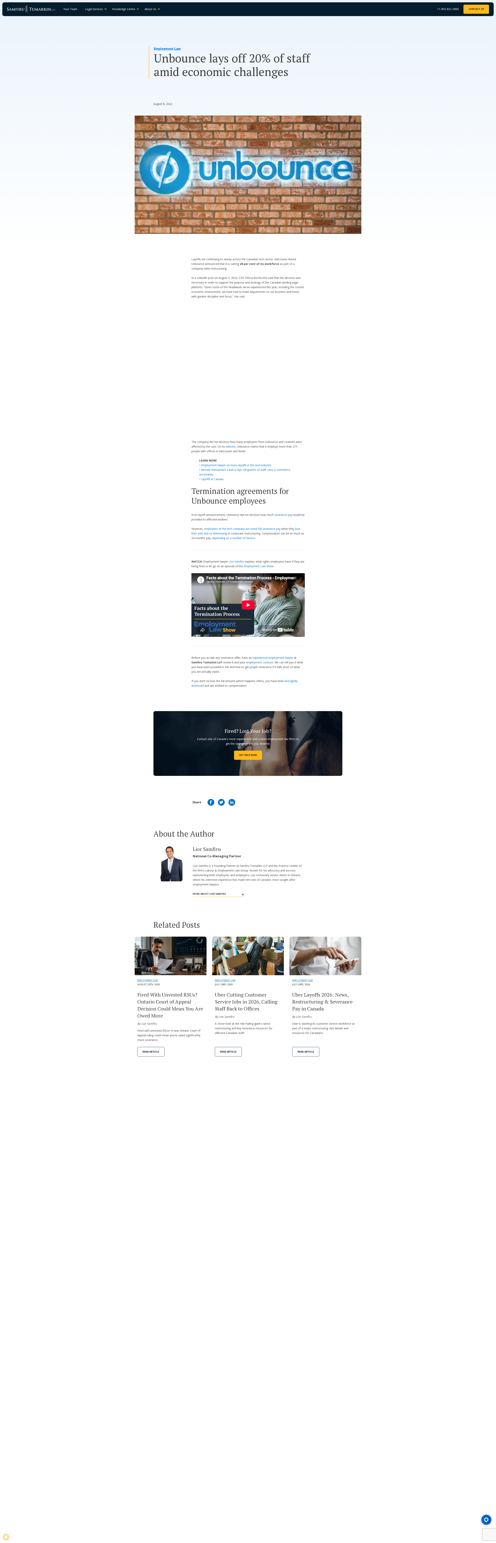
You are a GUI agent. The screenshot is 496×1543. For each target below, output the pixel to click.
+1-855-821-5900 (448, 9)
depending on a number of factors (233, 538)
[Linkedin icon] (231, 802)
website (230, 446)
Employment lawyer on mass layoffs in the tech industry (236, 465)
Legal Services (94, 9)
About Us (150, 9)
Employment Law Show (258, 566)
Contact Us (476, 9)
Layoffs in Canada (212, 479)
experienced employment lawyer (272, 658)
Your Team (70, 9)
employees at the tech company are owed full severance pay (242, 529)
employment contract (259, 662)
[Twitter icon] (221, 802)
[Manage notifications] (6, 1537)
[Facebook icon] (211, 802)
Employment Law (167, 49)
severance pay (283, 515)
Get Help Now (248, 755)
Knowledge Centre (123, 9)
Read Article (151, 1051)
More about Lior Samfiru (209, 894)
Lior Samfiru (236, 561)
